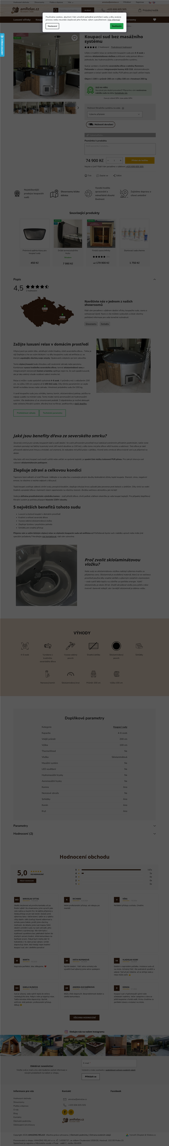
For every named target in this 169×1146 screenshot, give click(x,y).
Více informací (113, 19)
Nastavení (52, 26)
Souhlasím (117, 26)
